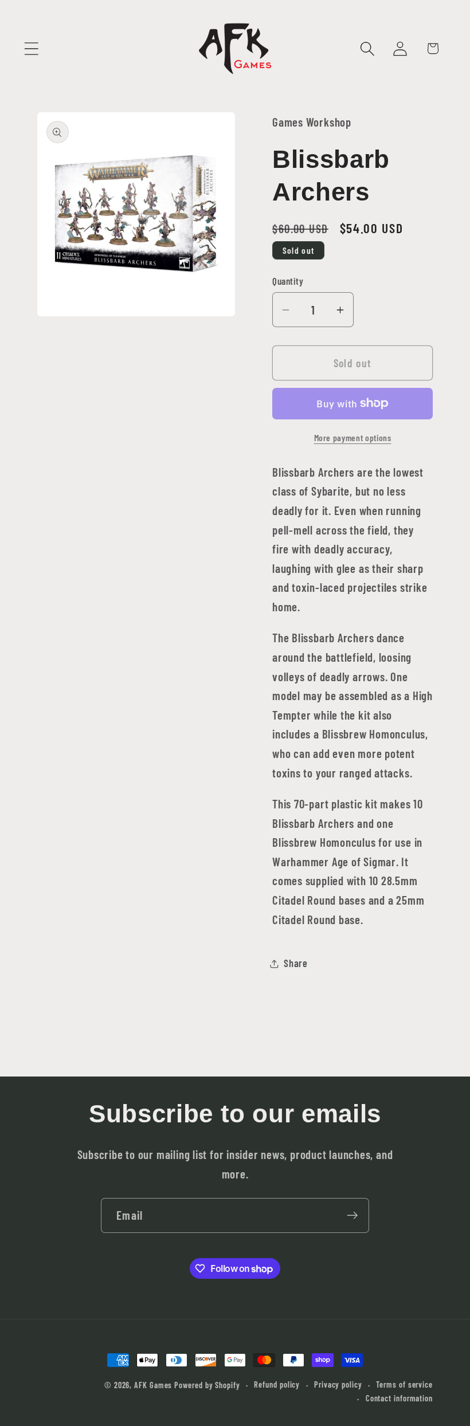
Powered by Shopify (207, 1385)
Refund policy (277, 1384)
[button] (31, 48)
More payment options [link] (352, 437)
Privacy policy (338, 1384)
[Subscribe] (352, 1215)
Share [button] (296, 963)
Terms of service (404, 1384)
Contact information (399, 1398)
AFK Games (153, 1385)
